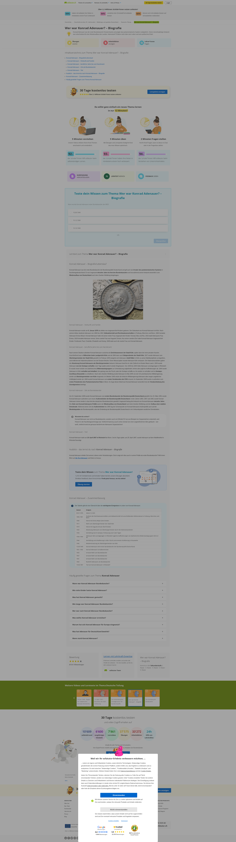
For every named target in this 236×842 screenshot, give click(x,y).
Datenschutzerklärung (128, 771)
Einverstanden (119, 795)
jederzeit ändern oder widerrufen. (98, 786)
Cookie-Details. (146, 771)
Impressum (124, 821)
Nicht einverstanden (118, 809)
